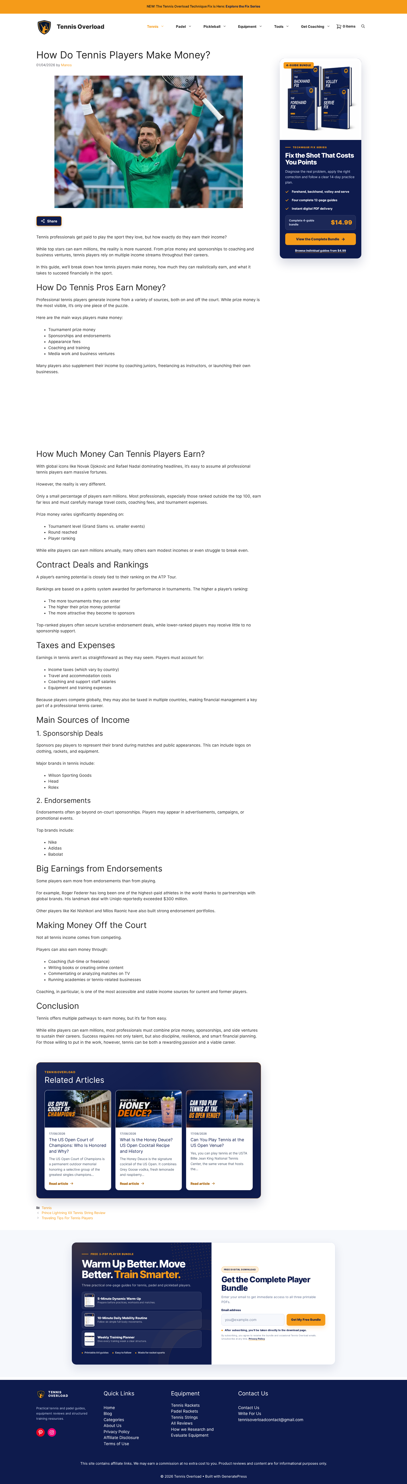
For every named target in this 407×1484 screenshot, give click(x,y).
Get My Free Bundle (306, 1319)
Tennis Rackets (185, 1405)
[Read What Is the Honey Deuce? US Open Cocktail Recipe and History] (149, 1109)
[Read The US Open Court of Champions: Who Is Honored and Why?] (78, 1109)
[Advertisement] (148, 414)
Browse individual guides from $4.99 (320, 250)
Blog (108, 1413)
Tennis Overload (80, 26)
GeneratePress (234, 1476)
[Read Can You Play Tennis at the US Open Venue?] (219, 1109)
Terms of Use (116, 1443)
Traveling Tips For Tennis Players (67, 1218)
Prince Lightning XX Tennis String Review (74, 1213)
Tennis (152, 26)
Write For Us (249, 1413)
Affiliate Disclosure (121, 1437)
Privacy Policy (257, 1338)
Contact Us (248, 1407)
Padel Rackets (184, 1411)
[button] (363, 27)
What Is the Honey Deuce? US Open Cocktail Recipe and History (146, 1145)
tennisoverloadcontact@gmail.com (270, 1419)
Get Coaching (312, 26)
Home (109, 1407)
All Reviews (182, 1423)
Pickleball (212, 26)
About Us (113, 1425)
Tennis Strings (184, 1417)
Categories (114, 1419)
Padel (181, 26)
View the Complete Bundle (317, 239)
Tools (278, 26)
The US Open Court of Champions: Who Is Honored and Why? (77, 1145)
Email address (231, 1310)
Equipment (247, 26)
